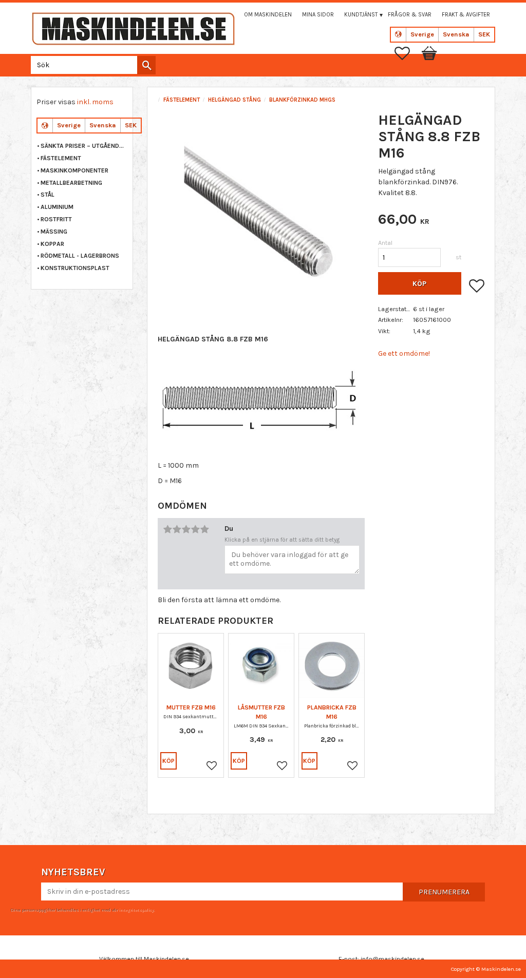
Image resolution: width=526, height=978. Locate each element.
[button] (407, 53)
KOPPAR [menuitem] (52, 243)
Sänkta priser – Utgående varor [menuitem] (84, 145)
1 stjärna (167, 529)
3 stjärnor (186, 529)
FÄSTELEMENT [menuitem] (61, 158)
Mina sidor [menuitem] (318, 14)
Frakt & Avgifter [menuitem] (466, 14)
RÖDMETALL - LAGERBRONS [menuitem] (80, 255)
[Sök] (146, 65)
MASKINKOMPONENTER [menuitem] (74, 170)
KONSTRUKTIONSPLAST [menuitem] (75, 268)
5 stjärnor (204, 529)
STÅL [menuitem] (47, 194)
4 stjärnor (195, 529)
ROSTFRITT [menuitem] (56, 219)
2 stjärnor (176, 529)
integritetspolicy (136, 909)
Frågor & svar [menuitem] (409, 14)
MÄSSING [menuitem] (54, 231)
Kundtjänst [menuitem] (361, 14)
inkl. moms (95, 102)
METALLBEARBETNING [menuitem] (71, 182)
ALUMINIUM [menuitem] (57, 206)
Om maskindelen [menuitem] (268, 14)
